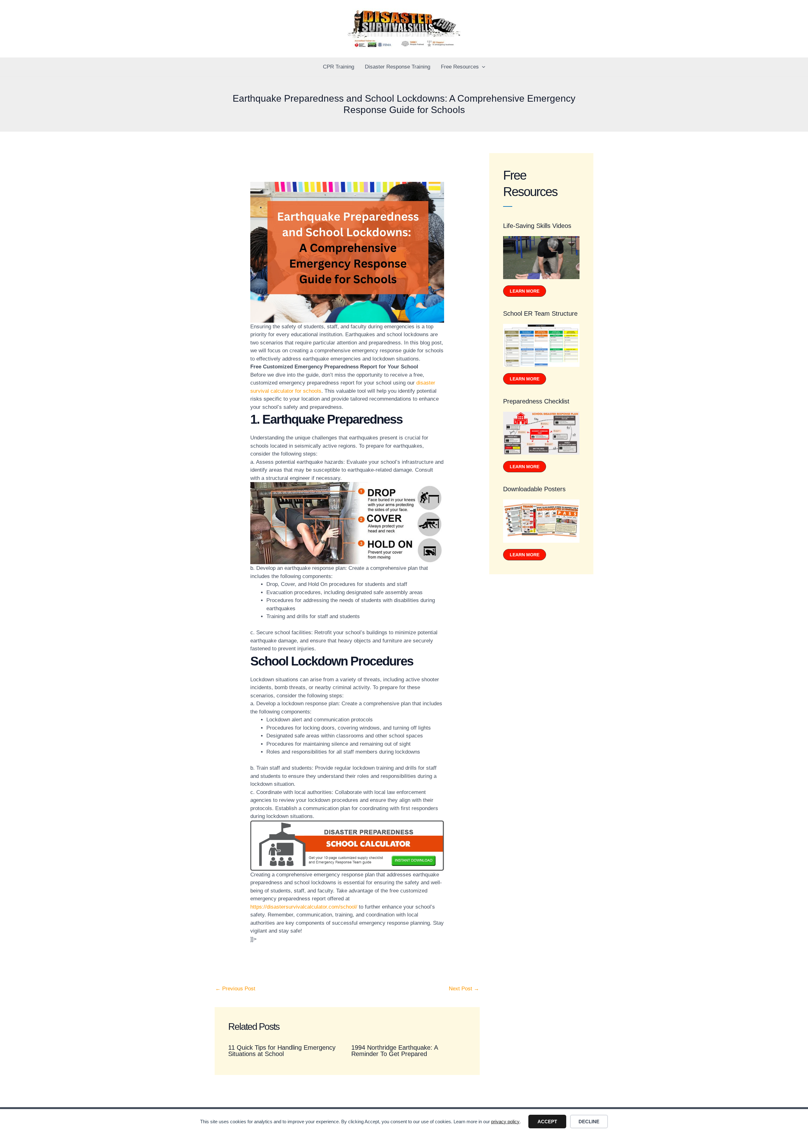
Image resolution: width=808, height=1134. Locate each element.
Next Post (464, 989)
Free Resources (460, 67)
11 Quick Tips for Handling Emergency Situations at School (282, 1050)
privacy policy (505, 1121)
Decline (589, 1121)
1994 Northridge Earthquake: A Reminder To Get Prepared (394, 1050)
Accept (547, 1121)
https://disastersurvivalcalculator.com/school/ (303, 907)
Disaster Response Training (397, 67)
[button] (482, 66)
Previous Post (235, 989)
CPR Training (338, 67)
